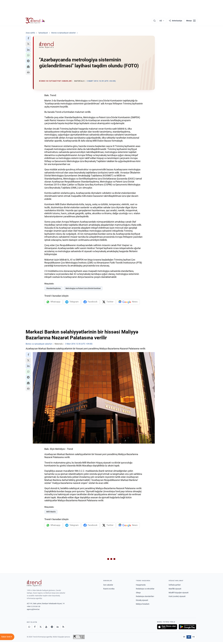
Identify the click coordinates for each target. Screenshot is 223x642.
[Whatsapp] (29, 626)
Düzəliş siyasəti (142, 600)
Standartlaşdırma (53, 288)
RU (194, 637)
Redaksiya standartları (145, 596)
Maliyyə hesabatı (142, 604)
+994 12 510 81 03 (33, 606)
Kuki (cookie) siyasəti (177, 596)
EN (184, 637)
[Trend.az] (35, 20)
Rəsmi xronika (108, 589)
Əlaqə (138, 593)
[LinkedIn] (57, 626)
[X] (40, 626)
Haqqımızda (141, 585)
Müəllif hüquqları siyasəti (178, 593)
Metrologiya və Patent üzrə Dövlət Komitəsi (83, 288)
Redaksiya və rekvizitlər (145, 589)
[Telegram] (52, 626)
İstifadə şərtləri (175, 585)
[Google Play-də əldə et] (187, 626)
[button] (28, 38)
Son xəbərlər (108, 585)
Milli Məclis (51, 512)
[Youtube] (46, 626)
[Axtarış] (154, 20)
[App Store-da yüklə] (167, 626)
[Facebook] (35, 626)
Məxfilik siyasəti (175, 589)
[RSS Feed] (63, 626)
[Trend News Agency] (34, 583)
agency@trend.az (33, 609)
